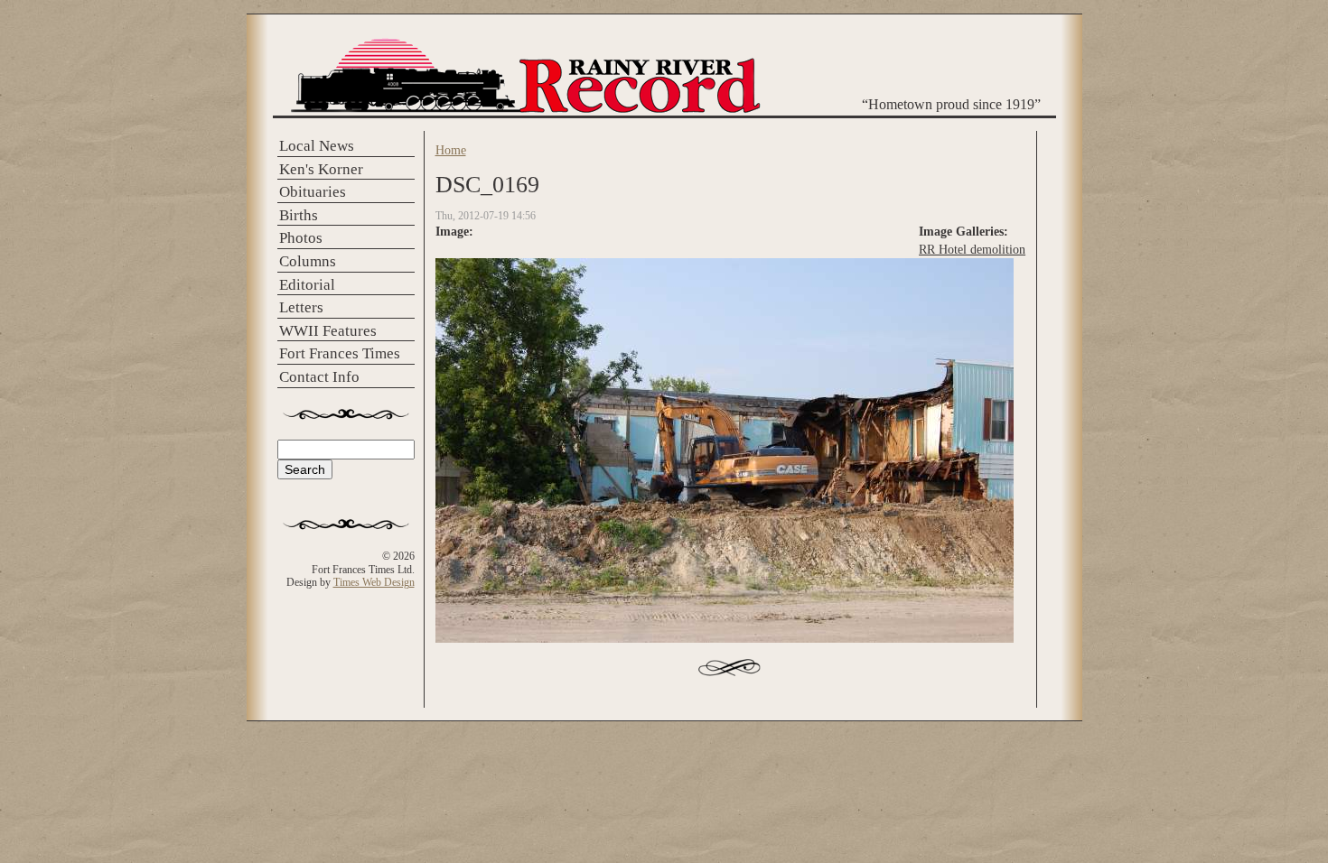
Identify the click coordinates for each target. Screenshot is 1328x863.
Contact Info (319, 376)
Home (450, 150)
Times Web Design (374, 582)
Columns (307, 261)
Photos (301, 237)
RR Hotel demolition (972, 249)
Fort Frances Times (339, 353)
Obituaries (312, 191)
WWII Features (328, 330)
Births (298, 215)
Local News (316, 145)
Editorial (307, 284)
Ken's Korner (321, 169)
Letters (301, 307)
